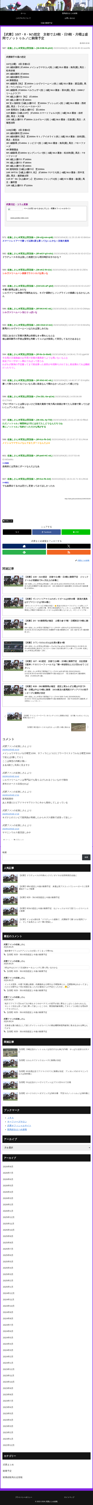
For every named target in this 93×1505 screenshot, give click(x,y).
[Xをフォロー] (69, 546)
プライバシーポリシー (23, 1497)
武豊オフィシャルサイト (19, 1125)
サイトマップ (69, 1497)
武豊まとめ (8, 521)
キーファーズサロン (17, 1121)
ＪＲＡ (10, 1118)
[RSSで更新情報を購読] (69, 552)
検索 (4, 852)
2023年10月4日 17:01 (10, 795)
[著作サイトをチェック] (24, 546)
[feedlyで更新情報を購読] (24, 552)
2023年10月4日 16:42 (10, 776)
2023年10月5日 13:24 (10, 829)
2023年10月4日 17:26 (10, 814)
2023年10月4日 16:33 (10, 750)
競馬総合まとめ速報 (17, 1129)
